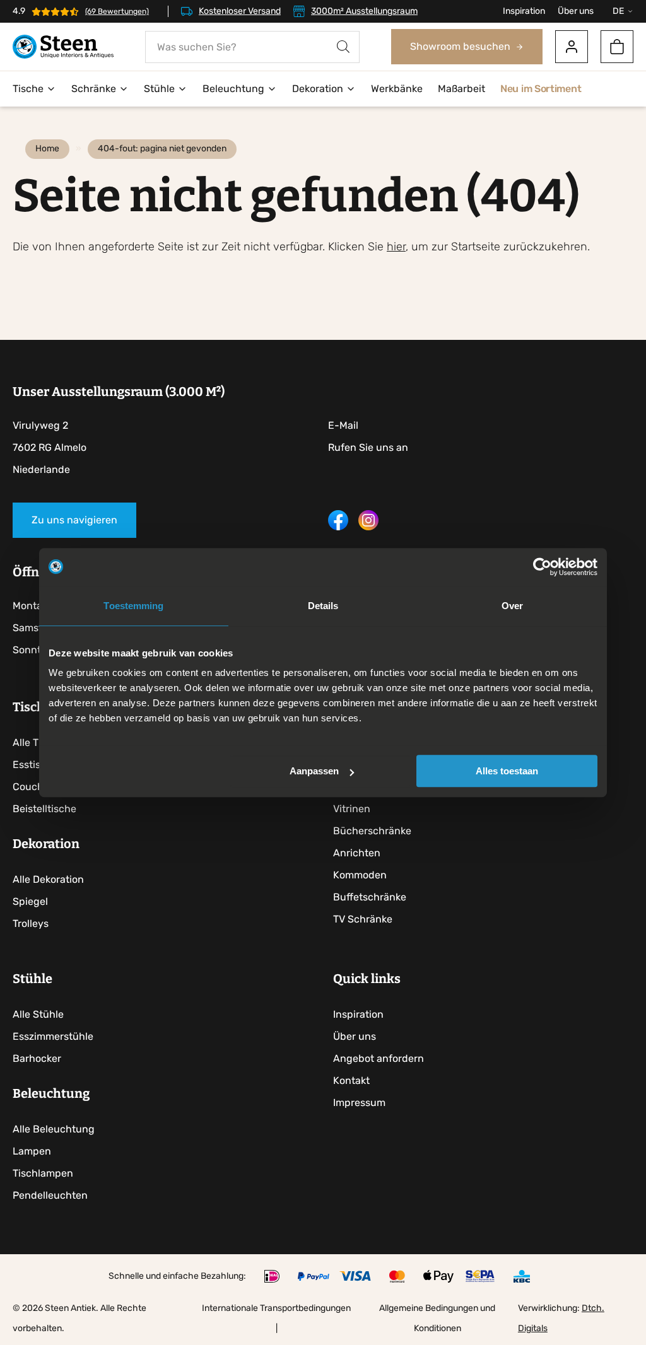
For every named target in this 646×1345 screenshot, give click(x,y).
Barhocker (37, 1058)
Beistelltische (44, 809)
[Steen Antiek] (63, 47)
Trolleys (31, 923)
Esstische (35, 765)
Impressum (359, 1103)
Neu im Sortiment (540, 89)
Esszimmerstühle (53, 1036)
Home (47, 148)
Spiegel (30, 901)
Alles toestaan (507, 771)
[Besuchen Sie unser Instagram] (368, 527)
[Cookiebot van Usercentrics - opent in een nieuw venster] (542, 566)
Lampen (32, 1151)
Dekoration (317, 89)
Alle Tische (38, 742)
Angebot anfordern (378, 1058)
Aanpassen (314, 771)
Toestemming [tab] (133, 605)
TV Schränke (362, 919)
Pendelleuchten (50, 1195)
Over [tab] (512, 605)
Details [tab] (323, 605)
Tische (28, 89)
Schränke (93, 89)
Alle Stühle (38, 1014)
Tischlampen (43, 1173)
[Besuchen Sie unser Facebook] (338, 527)
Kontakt (351, 1080)
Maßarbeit (461, 89)
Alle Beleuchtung (54, 1129)
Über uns (576, 11)
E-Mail (343, 425)
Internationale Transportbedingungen (276, 1308)
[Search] (343, 47)
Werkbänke (397, 89)
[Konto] (571, 46)
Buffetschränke (369, 897)
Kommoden (360, 875)
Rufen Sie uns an (368, 447)
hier (396, 246)
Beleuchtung (233, 89)
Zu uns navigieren (74, 520)
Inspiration (524, 11)
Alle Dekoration (48, 879)
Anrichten (356, 853)
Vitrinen (351, 809)
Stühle (159, 89)
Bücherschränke (372, 831)
